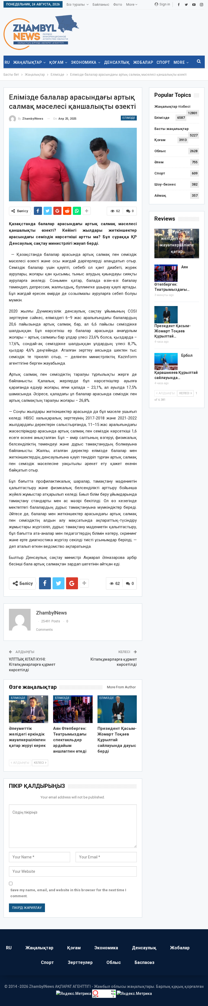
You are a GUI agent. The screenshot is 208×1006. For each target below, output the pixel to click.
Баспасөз (144, 962)
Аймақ (160, 195)
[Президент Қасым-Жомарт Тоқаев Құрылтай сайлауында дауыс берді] (117, 709)
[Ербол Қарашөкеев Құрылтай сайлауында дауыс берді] (166, 361)
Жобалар (143, 62)
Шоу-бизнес (165, 184)
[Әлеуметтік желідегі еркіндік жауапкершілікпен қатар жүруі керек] (28, 709)
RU (7, 62)
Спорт (163, 62)
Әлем (159, 162)
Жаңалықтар (27, 62)
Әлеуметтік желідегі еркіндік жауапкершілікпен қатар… (178, 242)
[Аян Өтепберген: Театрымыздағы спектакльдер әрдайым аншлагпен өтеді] (73, 709)
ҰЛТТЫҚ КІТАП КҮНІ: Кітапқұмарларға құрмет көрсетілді (32, 664)
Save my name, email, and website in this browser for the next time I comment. (68, 893)
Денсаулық (117, 62)
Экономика (83, 62)
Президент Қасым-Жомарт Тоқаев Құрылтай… (172, 331)
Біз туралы (76, 4)
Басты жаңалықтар (171, 129)
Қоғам (56, 62)
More (130, 4)
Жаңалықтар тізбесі (172, 106)
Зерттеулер (80, 962)
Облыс (160, 151)
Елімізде (128, 117)
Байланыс (101, 4)
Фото (117, 4)
